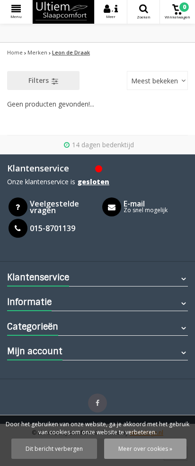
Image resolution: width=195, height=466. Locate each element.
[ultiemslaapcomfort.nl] (63, 12)
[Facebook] (97, 403)
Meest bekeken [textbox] (154, 80)
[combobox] (157, 80)
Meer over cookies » (145, 449)
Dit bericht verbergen (54, 449)
